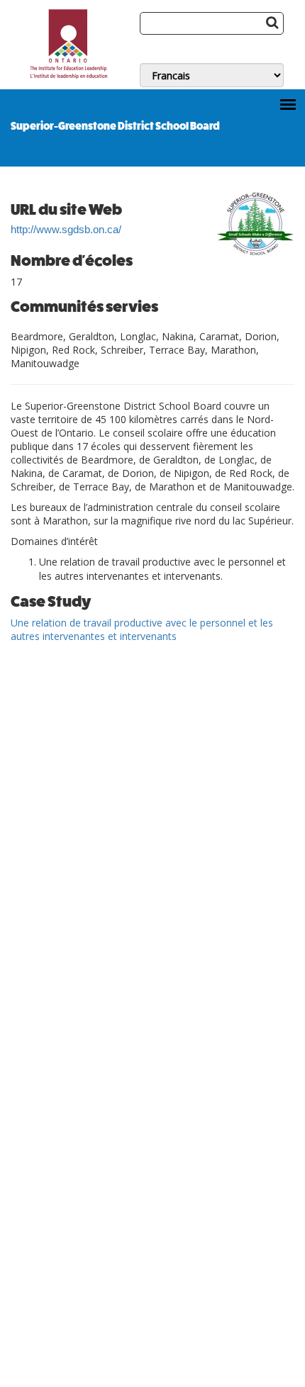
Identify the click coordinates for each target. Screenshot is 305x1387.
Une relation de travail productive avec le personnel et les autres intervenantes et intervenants (142, 629)
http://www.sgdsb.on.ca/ (66, 229)
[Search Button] (272, 22)
